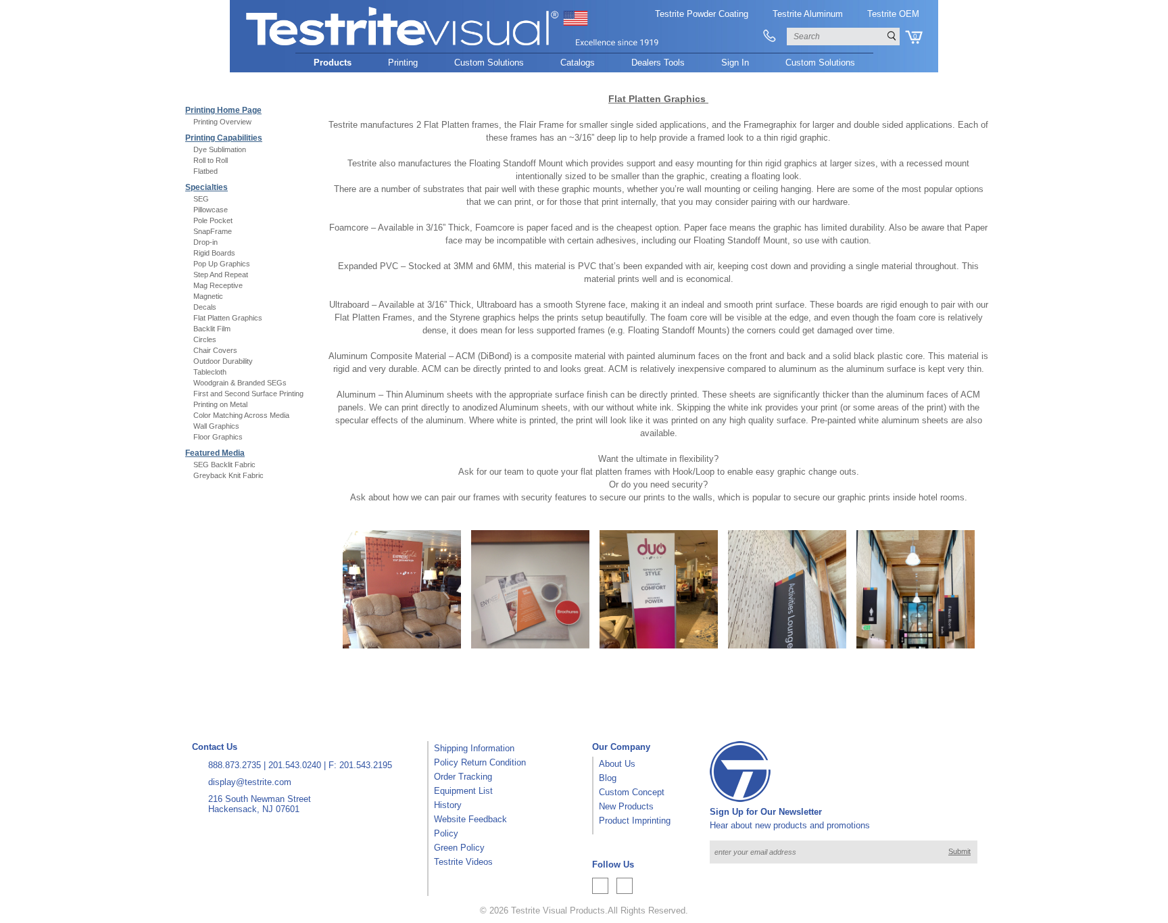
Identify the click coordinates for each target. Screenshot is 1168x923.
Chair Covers (215, 350)
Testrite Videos (463, 862)
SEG (201, 199)
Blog (607, 778)
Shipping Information (474, 748)
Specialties (206, 187)
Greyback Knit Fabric (228, 475)
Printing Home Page (223, 110)
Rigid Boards (214, 253)
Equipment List (463, 791)
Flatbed (205, 171)
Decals (204, 307)
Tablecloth (209, 372)
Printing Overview (222, 122)
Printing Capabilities (223, 138)
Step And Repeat (220, 274)
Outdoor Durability (223, 361)
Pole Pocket (213, 220)
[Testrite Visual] (452, 46)
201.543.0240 (294, 765)
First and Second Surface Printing (248, 393)
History (448, 805)
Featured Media (215, 453)
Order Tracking (463, 777)
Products (332, 62)
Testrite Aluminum (808, 14)
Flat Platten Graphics (227, 318)
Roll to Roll (210, 160)
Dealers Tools (658, 62)
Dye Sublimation (219, 149)
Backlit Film (211, 329)
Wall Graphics (216, 426)
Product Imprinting (635, 820)
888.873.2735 (234, 765)
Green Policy (459, 848)
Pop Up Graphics (221, 264)
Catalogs (577, 62)
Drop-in (205, 242)
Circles (204, 339)
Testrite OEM (893, 14)
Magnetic (208, 296)
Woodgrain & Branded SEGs (240, 383)
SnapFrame (212, 231)
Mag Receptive (218, 285)
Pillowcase (210, 210)
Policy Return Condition (480, 762)
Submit (959, 851)
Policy (446, 833)
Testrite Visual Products (558, 910)
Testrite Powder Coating (701, 14)
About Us (617, 764)
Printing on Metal (220, 404)
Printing (403, 62)
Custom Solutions (489, 62)
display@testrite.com (249, 782)
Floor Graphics (218, 437)
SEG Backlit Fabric (224, 464)
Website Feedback (470, 819)
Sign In (735, 62)
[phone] (769, 36)
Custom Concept (631, 792)
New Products (626, 806)
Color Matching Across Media (241, 415)
